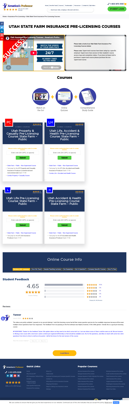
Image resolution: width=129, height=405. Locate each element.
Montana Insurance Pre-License (114, 371)
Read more (108, 402)
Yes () (34, 341)
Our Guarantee (68, 269)
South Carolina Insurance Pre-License (116, 373)
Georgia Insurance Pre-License (86, 373)
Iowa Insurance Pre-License (85, 384)
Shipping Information (52, 384)
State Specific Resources (33, 385)
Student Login (117, 9)
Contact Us (85, 5)
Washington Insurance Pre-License (115, 384)
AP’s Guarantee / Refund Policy (35, 376)
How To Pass (112, 269)
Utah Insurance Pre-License (113, 379)
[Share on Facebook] (2, 23)
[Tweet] (2, 27)
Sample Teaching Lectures (52, 269)
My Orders (92, 5)
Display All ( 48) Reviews (96, 300)
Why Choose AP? (31, 373)
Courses (61, 5)
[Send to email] (2, 39)
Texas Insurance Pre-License (114, 376)
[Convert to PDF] (2, 35)
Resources (77, 5)
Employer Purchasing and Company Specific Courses (60, 376)
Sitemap (48, 389)
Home (46, 5)
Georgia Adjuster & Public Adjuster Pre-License (90, 376)
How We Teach (53, 5)
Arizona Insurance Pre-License (86, 371)
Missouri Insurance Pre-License (86, 389)
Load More (64, 353)
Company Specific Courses (96, 269)
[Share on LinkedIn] (2, 31)
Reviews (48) (17, 269)
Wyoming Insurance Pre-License (115, 386)
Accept (116, 402)
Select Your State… (111, 389)
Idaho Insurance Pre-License (85, 381)
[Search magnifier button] (49, 10)
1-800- (117, 4)
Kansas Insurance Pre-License (86, 386)
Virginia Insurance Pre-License (114, 381)
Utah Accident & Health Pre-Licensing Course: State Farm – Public (64, 201)
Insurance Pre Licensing (33, 388)
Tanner (17, 315)
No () (43, 341)
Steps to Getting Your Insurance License (57, 386)
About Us (48, 371)
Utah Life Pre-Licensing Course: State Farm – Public (22, 201)
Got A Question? (80, 269)
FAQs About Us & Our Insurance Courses (57, 381)
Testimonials (68, 5)
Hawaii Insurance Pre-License (86, 379)
